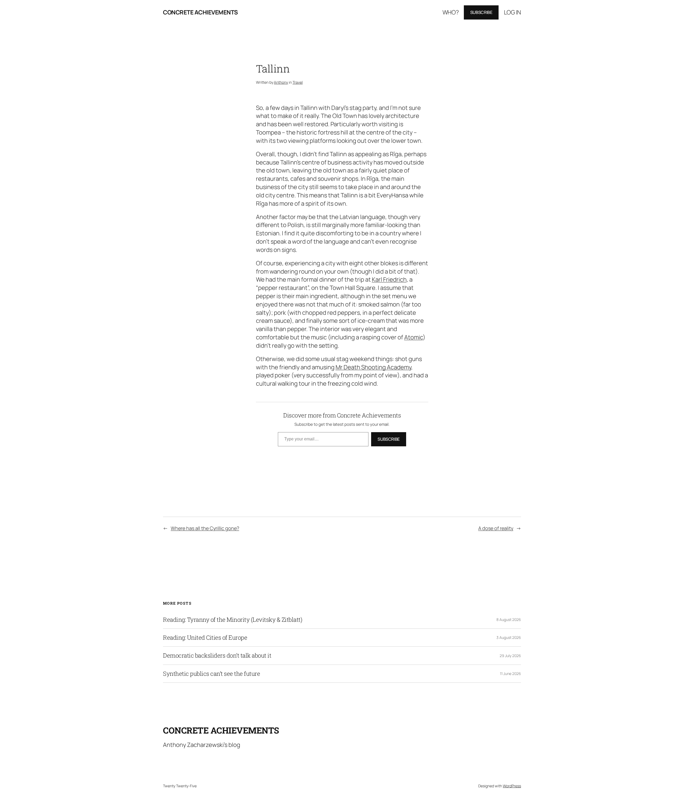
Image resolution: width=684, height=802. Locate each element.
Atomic (413, 337)
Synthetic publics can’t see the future (211, 673)
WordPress (512, 785)
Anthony (281, 82)
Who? (450, 12)
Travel (298, 82)
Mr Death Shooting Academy (373, 367)
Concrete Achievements (200, 12)
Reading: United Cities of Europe (205, 637)
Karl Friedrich (389, 279)
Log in (512, 12)
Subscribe (481, 12)
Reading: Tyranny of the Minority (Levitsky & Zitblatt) (232, 619)
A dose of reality (495, 528)
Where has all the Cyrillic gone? (205, 528)
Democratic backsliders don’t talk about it (217, 655)
